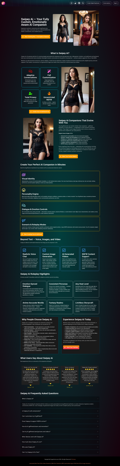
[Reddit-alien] (75, 3)
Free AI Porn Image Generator (84, 463)
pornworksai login (69, 463)
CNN (75, 463)
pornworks (31, 463)
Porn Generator (57, 463)
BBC (63, 463)
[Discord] (79, 3)
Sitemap (73, 459)
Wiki (52, 463)
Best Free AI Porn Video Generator (43, 463)
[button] (63, 90)
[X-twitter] (83, 3)
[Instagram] (71, 3)
